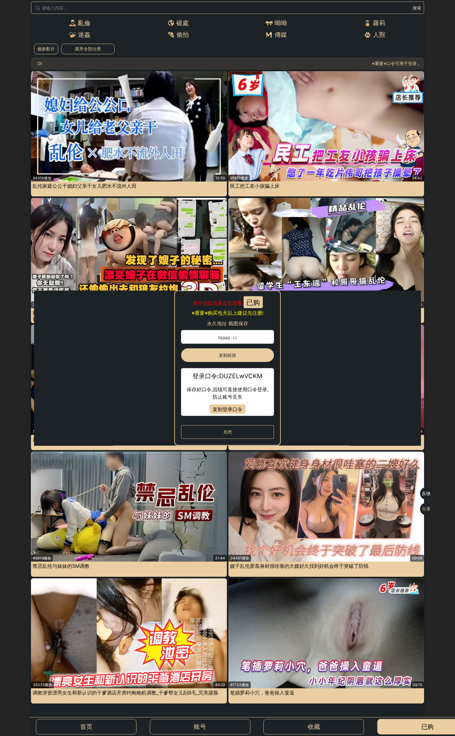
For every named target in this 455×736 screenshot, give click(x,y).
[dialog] (227, 368)
